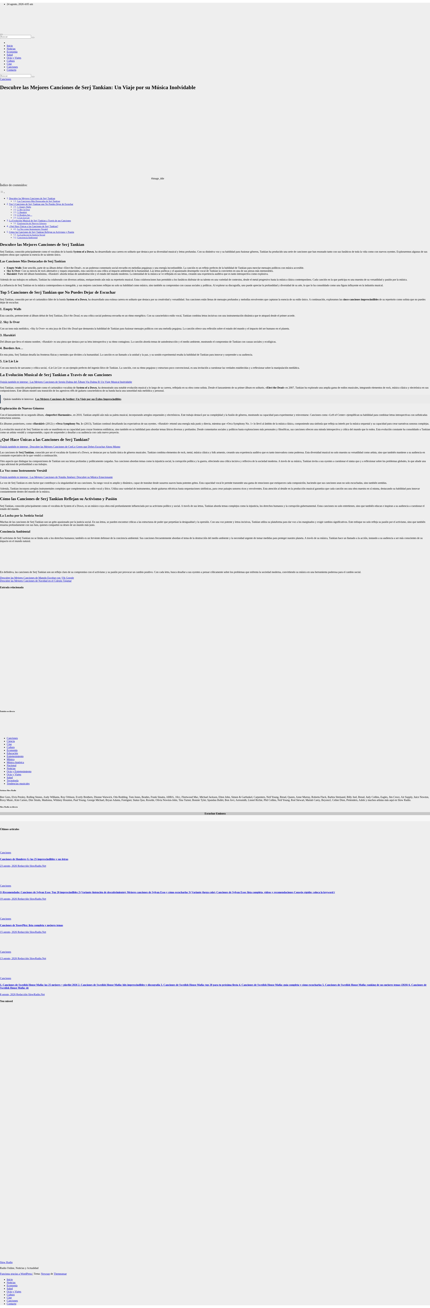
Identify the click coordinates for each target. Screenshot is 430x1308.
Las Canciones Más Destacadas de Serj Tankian (38, 201)
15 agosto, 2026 (9, 932)
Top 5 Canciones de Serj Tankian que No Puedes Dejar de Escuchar (41, 204)
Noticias (11, 48)
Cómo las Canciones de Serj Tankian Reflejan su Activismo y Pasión (41, 232)
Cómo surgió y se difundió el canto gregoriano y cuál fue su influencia (8, 1106)
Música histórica (15, 762)
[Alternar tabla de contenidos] (2, 192)
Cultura (11, 60)
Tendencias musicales (18, 783)
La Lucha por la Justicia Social (31, 235)
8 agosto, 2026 (8, 994)
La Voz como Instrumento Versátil (32, 229)
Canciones (12, 66)
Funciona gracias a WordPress (16, 1273)
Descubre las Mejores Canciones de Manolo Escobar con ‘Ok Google (37, 577)
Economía (12, 51)
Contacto (11, 69)
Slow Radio (6, 18)
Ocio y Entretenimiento (19, 771)
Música (10, 759)
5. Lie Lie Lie (23, 217)
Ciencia (11, 741)
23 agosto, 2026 (9, 865)
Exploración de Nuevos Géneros (32, 223)
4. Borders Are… (24, 215)
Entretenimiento (15, 756)
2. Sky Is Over (23, 209)
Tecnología (12, 780)
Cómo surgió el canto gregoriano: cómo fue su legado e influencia (7, 1025)
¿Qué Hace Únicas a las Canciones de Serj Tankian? (33, 226)
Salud (10, 54)
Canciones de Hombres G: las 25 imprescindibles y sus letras (34, 859)
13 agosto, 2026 (9, 958)
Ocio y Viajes (14, 57)
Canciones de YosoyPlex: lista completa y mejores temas (7, 696)
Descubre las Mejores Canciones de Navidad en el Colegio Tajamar (36, 580)
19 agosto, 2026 (9, 898)
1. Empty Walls (24, 207)
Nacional (11, 765)
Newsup (45, 1273)
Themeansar (60, 1273)
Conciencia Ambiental (27, 237)
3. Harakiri (22, 212)
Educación (12, 753)
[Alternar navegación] (1, 34)
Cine (9, 63)
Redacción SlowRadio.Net (32, 865)
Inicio (10, 45)
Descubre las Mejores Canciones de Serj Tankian (32, 198)
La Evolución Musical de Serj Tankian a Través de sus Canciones (40, 220)
